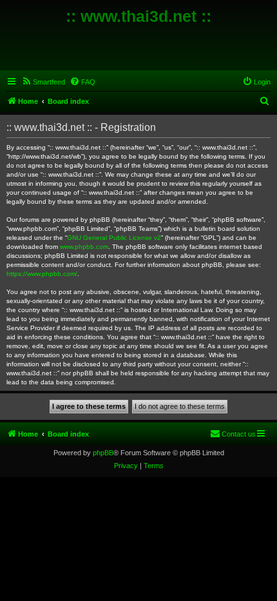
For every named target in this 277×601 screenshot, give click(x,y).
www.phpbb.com (84, 246)
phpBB (103, 453)
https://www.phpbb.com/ (41, 273)
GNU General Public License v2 (114, 237)
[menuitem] (43, 82)
